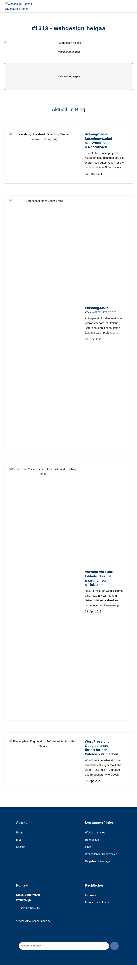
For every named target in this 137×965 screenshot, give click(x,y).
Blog (19, 839)
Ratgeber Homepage (97, 861)
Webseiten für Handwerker (101, 854)
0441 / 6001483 (30, 907)
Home (19, 832)
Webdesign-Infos (95, 832)
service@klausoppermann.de (33, 921)
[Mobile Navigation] (128, 6)
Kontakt (20, 846)
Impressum (91, 895)
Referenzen (92, 839)
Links (88, 846)
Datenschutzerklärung (98, 902)
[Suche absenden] (114, 946)
